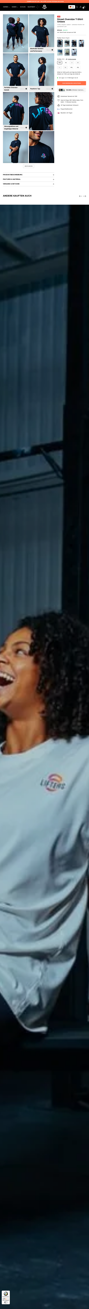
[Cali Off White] (81, 43)
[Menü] (9, 1292)
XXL (71, 67)
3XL (78, 67)
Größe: (60, 59)
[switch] (6, 1302)
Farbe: (63, 38)
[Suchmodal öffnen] (77, 7)
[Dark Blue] (60, 52)
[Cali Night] (74, 43)
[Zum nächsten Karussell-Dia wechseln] (84, 196)
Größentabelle (72, 59)
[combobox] (71, 7)
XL (65, 67)
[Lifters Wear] (44, 7)
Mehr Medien (29, 166)
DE (73, 7)
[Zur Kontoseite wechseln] (80, 7)
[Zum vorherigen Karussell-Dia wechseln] (80, 196)
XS (66, 62)
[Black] (67, 43)
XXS (59, 62)
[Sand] (67, 52)
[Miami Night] (60, 43)
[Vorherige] (21, 1)
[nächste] (68, 1)
